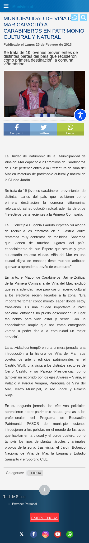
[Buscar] (83, 17)
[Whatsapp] (74, 17)
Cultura (36, 473)
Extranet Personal (24, 504)
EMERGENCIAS (44, 518)
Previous (9, 116)
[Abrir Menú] (5, 6)
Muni (17, 7)
